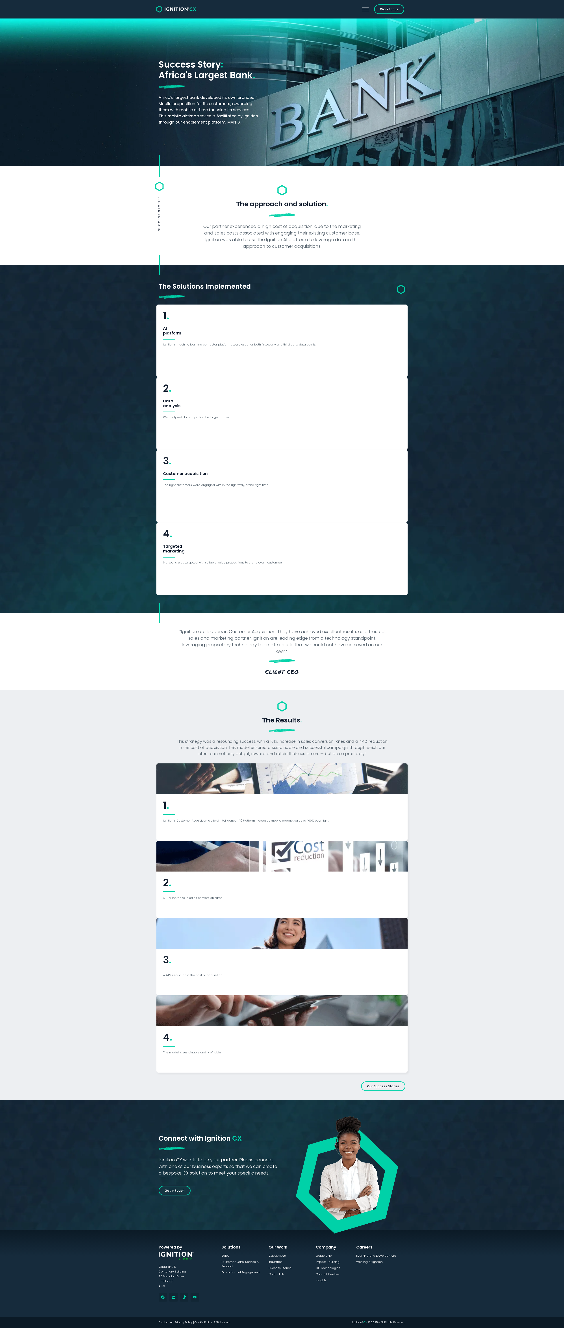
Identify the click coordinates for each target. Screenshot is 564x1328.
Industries (275, 1262)
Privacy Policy (184, 1322)
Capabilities (277, 1256)
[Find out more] (282, 778)
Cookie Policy (203, 1322)
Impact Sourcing (328, 1262)
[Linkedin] (173, 1297)
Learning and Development (376, 1256)
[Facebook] (163, 1297)
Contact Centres (328, 1274)
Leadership (324, 1256)
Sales (225, 1256)
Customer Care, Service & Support (240, 1264)
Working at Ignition (369, 1262)
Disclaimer (166, 1322)
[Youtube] (195, 1297)
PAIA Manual (222, 1322)
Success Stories (280, 1268)
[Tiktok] (184, 1297)
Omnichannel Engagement (240, 1272)
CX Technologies (328, 1268)
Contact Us (276, 1274)
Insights (321, 1280)
